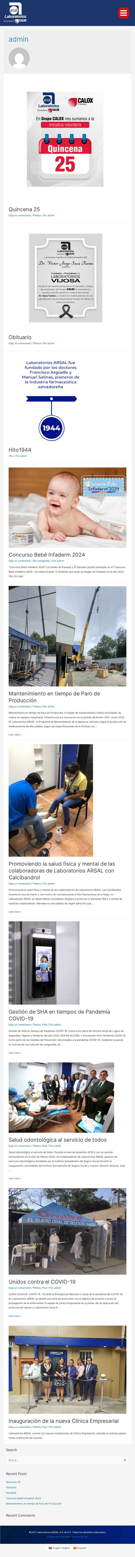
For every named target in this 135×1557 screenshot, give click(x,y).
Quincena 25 (24, 209)
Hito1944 (20, 450)
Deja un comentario (20, 215)
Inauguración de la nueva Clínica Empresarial (64, 1421)
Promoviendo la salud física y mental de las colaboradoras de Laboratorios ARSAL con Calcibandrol (62, 871)
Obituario (20, 337)
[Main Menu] (123, 13)
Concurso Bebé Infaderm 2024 (47, 555)
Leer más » (15, 734)
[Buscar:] (67, 1460)
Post (44, 1024)
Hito (11, 456)
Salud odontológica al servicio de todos (58, 1140)
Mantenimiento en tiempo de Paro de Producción (33, 1503)
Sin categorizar (41, 560)
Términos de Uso (79, 1536)
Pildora (37, 215)
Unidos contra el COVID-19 (42, 1282)
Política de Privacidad (58, 1536)
